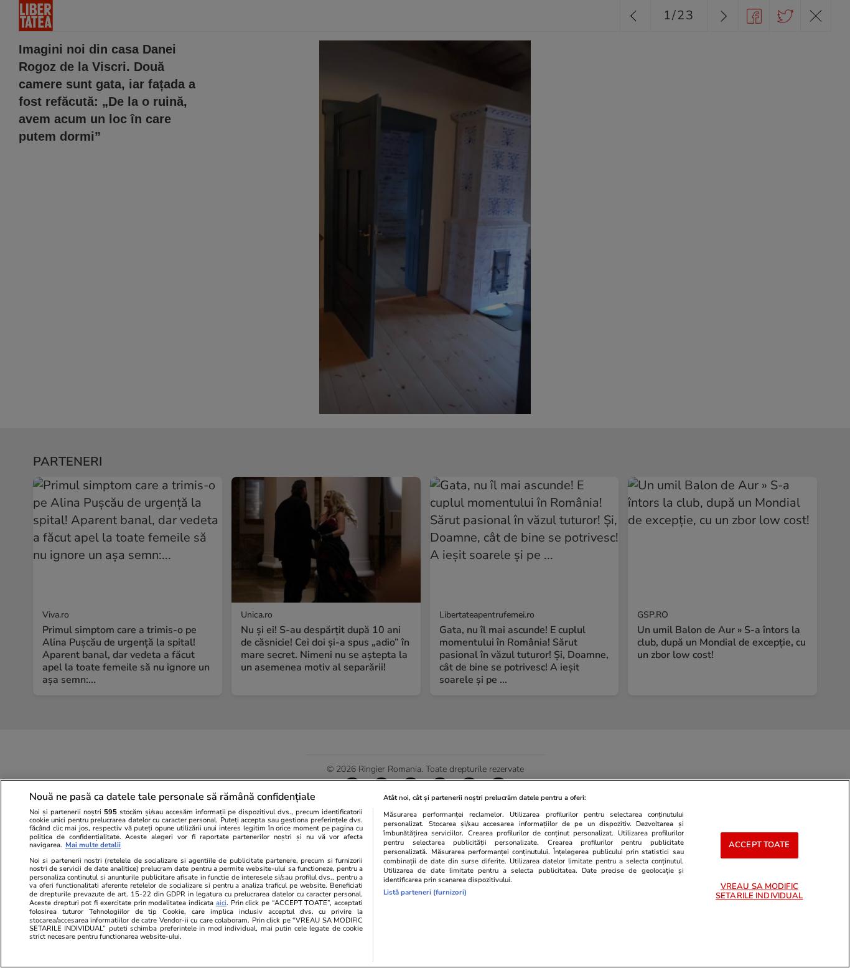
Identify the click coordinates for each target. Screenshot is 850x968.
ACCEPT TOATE (759, 844)
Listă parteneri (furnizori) (425, 892)
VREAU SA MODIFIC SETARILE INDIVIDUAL (759, 891)
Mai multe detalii (93, 845)
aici (221, 903)
